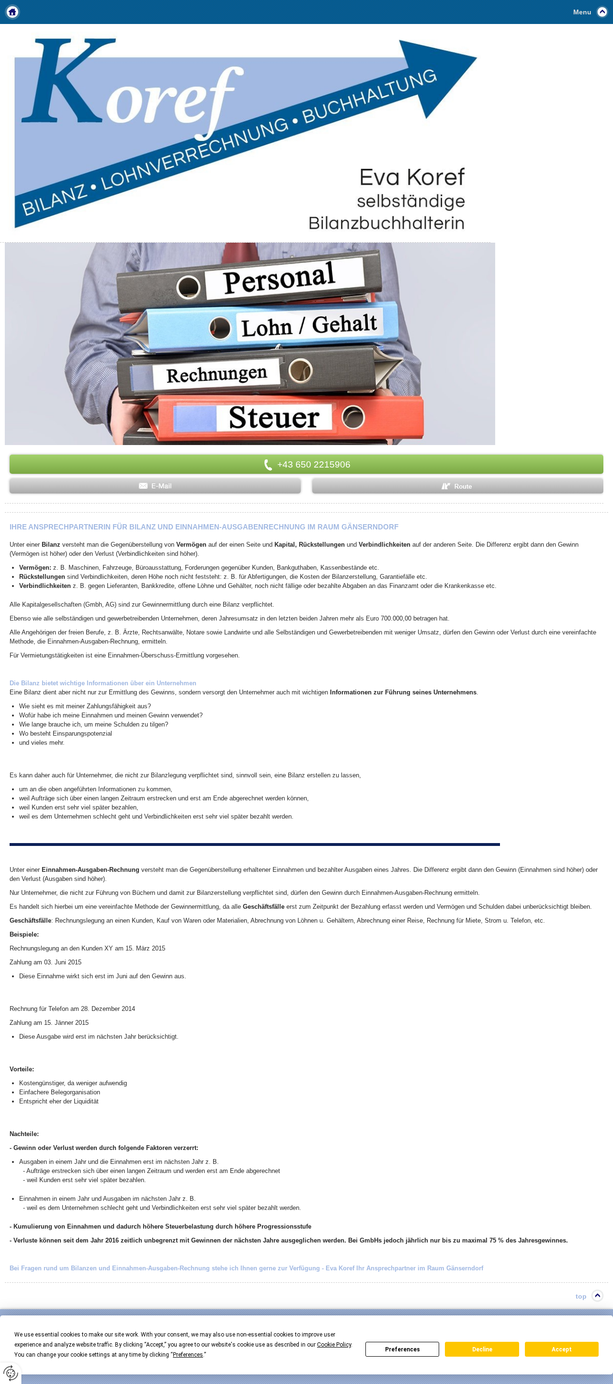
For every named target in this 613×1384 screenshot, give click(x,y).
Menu (582, 12)
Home (12, 12)
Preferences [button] (188, 1354)
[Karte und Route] (457, 486)
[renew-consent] (11, 1373)
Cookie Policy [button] (334, 1344)
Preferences (402, 1349)
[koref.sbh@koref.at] (155, 486)
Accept (562, 1349)
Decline (482, 1349)
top (581, 1296)
